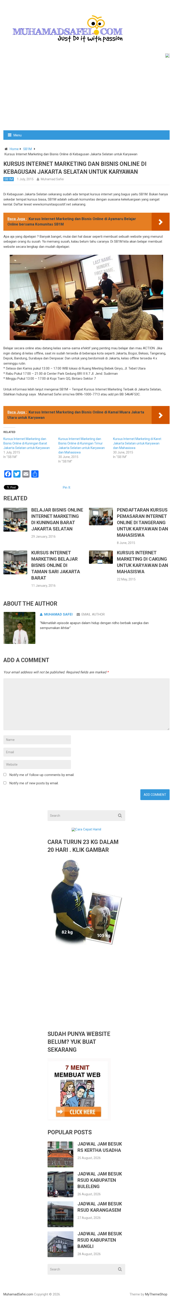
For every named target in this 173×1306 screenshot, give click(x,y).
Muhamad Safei (52, 179)
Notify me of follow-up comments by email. (41, 775)
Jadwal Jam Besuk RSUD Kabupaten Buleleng (99, 1180)
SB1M (27, 149)
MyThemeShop (156, 1294)
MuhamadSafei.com (18, 1294)
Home (14, 149)
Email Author (93, 614)
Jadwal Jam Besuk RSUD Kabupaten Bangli (99, 1240)
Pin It (66, 487)
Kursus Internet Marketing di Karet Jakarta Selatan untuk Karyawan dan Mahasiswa (137, 443)
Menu (18, 135)
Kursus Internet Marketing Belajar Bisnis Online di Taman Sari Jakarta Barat (55, 565)
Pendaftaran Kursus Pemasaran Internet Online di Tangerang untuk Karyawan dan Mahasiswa (142, 522)
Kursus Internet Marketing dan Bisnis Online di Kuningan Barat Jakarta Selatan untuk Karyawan (26, 443)
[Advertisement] (86, 96)
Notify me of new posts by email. (34, 783)
